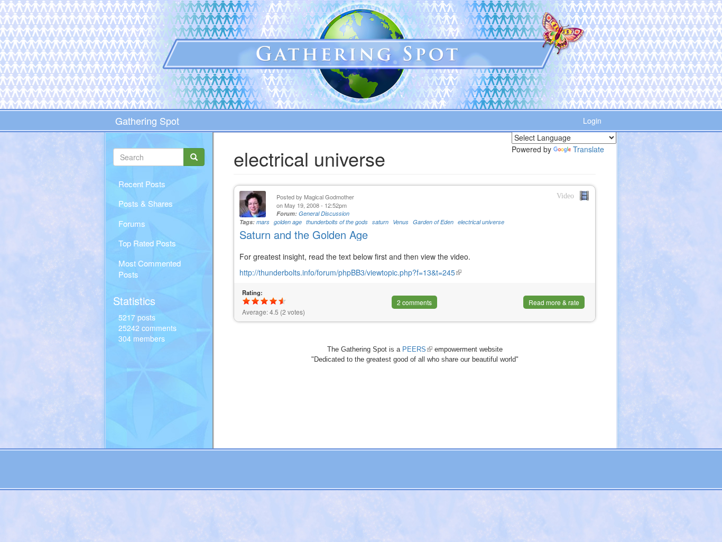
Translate (588, 149)
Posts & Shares (145, 203)
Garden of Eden (433, 222)
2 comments (414, 302)
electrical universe (481, 222)
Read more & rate (554, 302)
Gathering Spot (147, 120)
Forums (131, 223)
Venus (401, 222)
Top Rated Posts (147, 243)
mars (263, 222)
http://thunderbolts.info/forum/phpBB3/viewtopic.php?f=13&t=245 (350, 272)
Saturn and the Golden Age (303, 234)
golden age (288, 222)
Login (592, 120)
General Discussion (324, 213)
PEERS (417, 349)
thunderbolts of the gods (337, 222)
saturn (380, 222)
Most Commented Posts (149, 269)
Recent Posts (141, 183)
